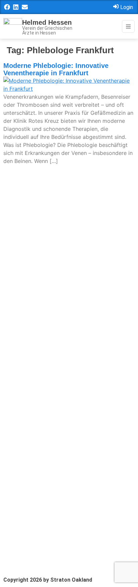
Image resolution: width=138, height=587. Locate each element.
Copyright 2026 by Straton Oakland (47, 580)
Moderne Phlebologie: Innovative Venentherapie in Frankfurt (56, 69)
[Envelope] (24, 7)
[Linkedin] (16, 7)
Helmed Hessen (47, 22)
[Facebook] (7, 7)
